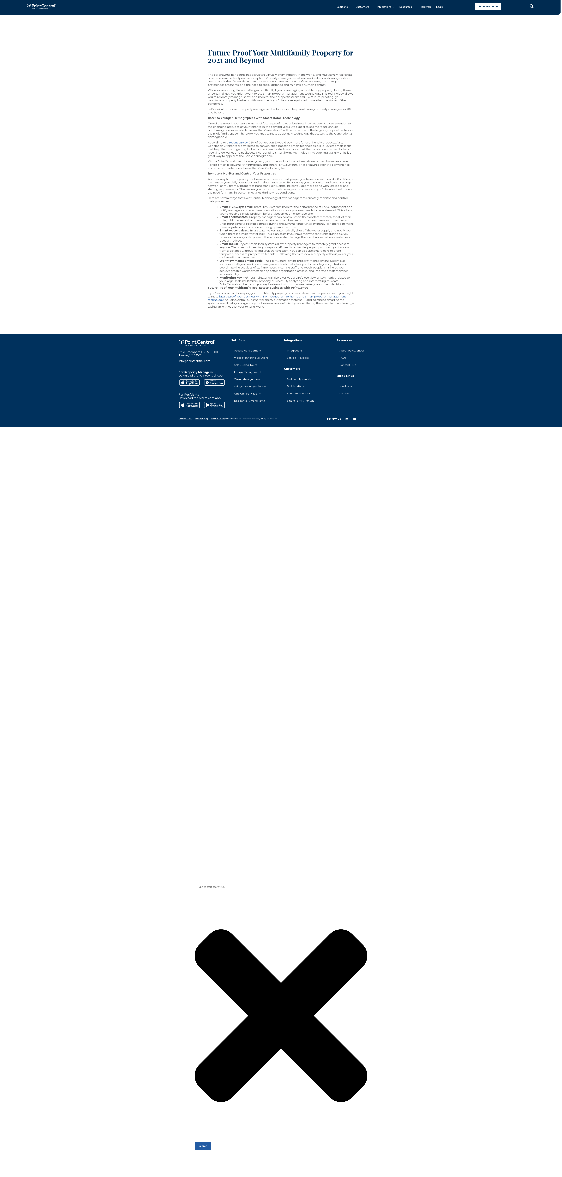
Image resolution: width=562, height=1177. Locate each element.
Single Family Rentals (300, 400)
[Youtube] (354, 419)
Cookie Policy (218, 419)
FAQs (343, 357)
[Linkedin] (346, 419)
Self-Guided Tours (245, 364)
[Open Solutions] (349, 7)
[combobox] (281, 887)
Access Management (247, 350)
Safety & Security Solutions (250, 386)
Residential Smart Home (249, 400)
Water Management (247, 379)
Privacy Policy (201, 419)
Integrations (295, 350)
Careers (344, 393)
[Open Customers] (371, 7)
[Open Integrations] (393, 7)
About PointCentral (352, 350)
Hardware (346, 386)
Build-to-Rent (295, 386)
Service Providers (298, 357)
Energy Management (247, 372)
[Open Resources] (414, 7)
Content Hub (348, 364)
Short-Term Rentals (299, 393)
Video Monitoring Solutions (251, 357)
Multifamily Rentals (299, 379)
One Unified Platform (247, 393)
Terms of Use (185, 419)
